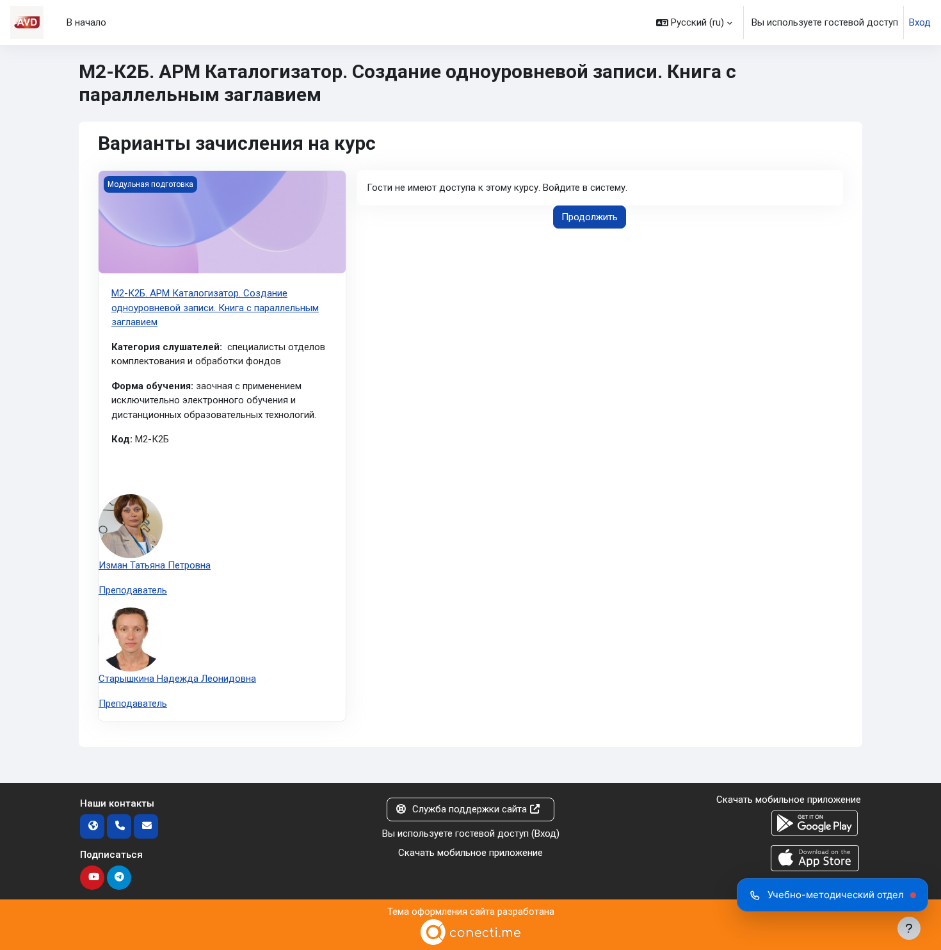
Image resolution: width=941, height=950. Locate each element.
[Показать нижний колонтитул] (909, 928)
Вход (920, 22)
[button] (694, 22)
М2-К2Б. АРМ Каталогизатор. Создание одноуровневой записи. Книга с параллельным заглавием (215, 307)
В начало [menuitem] (86, 22)
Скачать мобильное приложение (470, 852)
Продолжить (589, 217)
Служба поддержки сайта (469, 809)
